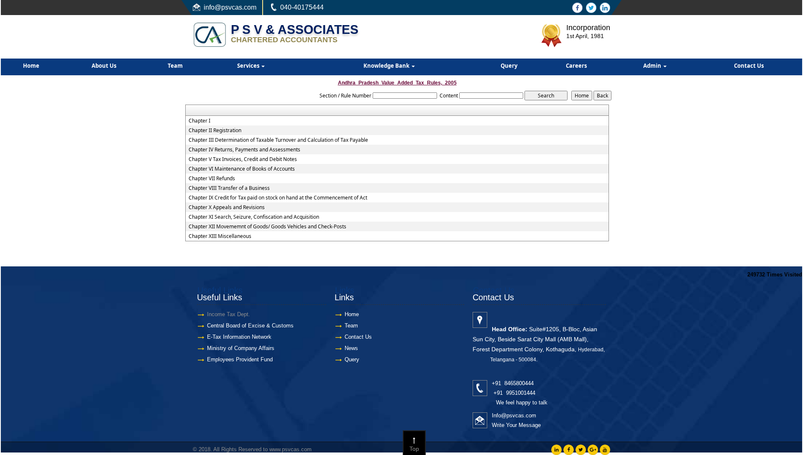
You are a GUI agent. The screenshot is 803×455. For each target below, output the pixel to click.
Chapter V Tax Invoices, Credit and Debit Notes (243, 159)
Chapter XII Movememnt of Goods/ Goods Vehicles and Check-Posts (267, 226)
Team (175, 65)
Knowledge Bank (387, 65)
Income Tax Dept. (228, 314)
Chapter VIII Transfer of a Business (229, 188)
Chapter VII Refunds (212, 178)
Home (31, 65)
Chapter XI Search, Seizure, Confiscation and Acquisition (254, 217)
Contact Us (749, 65)
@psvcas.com (235, 7)
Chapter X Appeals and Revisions (227, 207)
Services (249, 65)
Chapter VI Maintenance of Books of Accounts (242, 169)
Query (509, 65)
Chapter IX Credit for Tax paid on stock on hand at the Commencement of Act (278, 197)
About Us (104, 65)
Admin (652, 65)
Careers (576, 65)
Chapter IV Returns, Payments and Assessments (244, 149)
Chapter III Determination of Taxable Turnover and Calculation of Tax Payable (278, 140)
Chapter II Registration (215, 130)
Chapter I (199, 121)
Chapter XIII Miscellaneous (220, 236)
